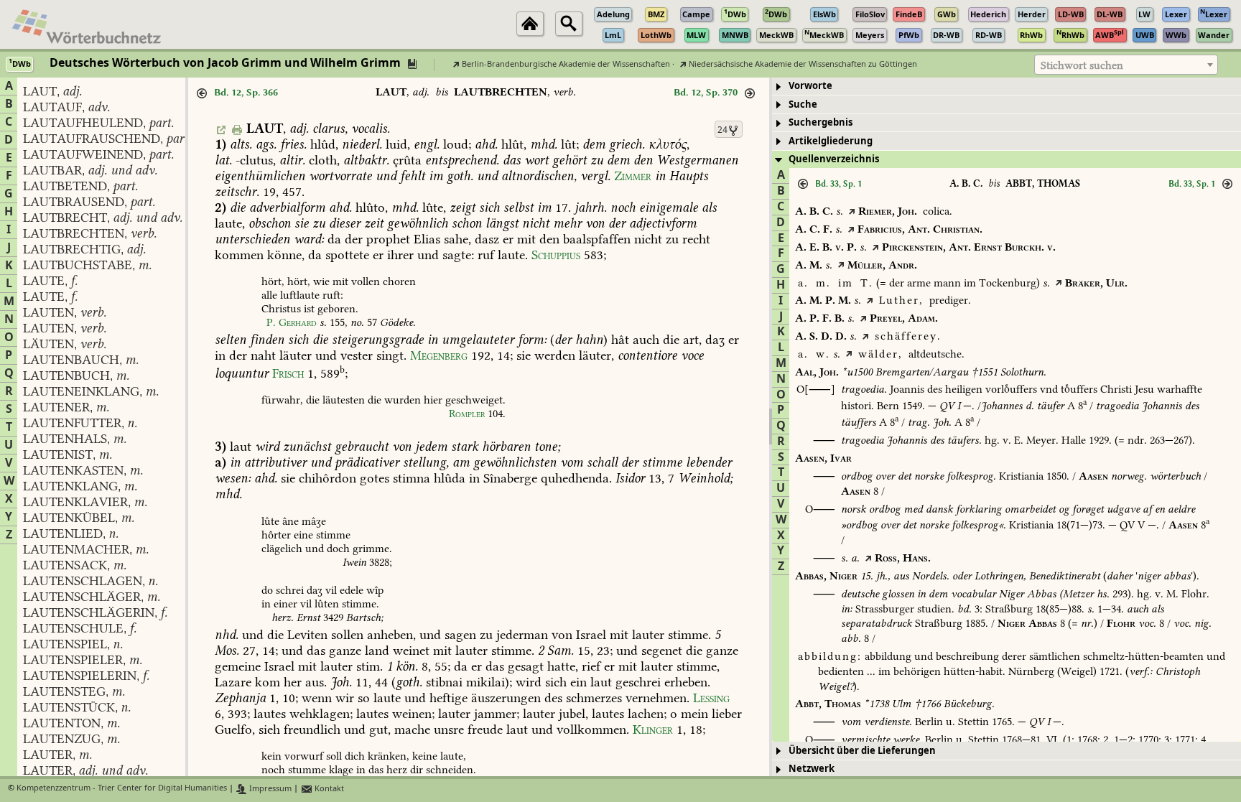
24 (722, 129)
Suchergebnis (820, 122)
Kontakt (328, 788)
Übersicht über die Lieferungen (862, 750)
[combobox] (1126, 65)
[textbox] (1126, 65)
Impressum (269, 788)
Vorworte (810, 86)
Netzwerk (812, 768)
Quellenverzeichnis (834, 159)
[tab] (1006, 86)
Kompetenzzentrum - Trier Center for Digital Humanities (122, 788)
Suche (803, 104)
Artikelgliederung (831, 141)
